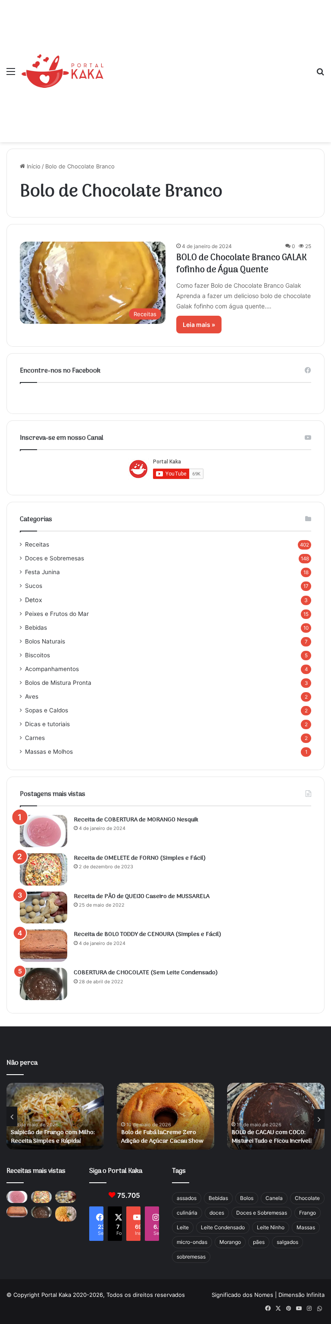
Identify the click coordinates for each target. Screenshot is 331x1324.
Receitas (37, 544)
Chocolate (307, 1198)
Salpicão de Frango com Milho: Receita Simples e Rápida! (53, 1137)
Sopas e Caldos (46, 710)
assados (187, 1198)
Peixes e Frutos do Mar (57, 613)
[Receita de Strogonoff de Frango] (65, 1214)
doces (216, 1212)
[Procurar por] (320, 74)
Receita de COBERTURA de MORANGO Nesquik (136, 820)
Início (33, 166)
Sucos (33, 585)
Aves (31, 696)
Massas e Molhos (49, 751)
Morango (230, 1242)
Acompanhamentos (52, 668)
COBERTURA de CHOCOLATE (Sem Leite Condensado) (146, 973)
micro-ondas (192, 1242)
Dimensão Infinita (301, 1294)
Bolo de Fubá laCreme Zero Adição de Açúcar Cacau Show (162, 1137)
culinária (187, 1212)
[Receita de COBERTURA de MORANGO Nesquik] (43, 831)
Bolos (246, 1198)
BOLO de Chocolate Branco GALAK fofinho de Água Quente (241, 264)
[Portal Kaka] (62, 71)
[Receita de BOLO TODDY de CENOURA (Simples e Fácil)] (43, 945)
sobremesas (191, 1256)
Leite (183, 1227)
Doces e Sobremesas (54, 558)
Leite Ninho (270, 1227)
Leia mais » (199, 324)
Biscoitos (37, 655)
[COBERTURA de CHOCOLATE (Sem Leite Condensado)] (43, 984)
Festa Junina (42, 572)
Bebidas (36, 627)
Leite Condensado (223, 1227)
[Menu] (10, 74)
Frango (307, 1212)
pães (259, 1242)
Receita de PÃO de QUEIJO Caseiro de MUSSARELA (141, 896)
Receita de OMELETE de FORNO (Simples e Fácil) (140, 858)
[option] (55, 1116)
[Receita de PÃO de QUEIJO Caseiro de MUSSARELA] (43, 908)
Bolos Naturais (45, 641)
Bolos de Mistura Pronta (58, 682)
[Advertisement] (206, 64)
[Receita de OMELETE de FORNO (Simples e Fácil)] (43, 869)
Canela (274, 1198)
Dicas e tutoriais (47, 724)
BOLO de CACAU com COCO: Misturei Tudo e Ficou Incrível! (271, 1137)
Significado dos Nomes (242, 1294)
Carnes (35, 737)
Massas (306, 1227)
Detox (33, 599)
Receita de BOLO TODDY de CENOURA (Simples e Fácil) (148, 934)
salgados (287, 1242)
